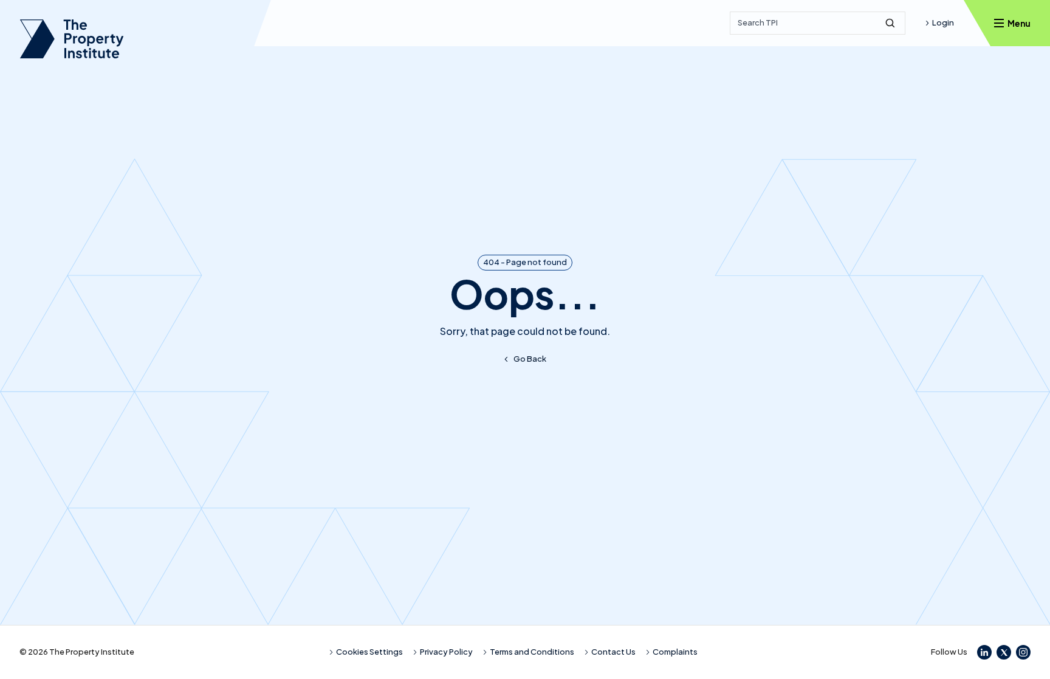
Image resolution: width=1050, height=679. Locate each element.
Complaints (675, 652)
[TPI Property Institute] (71, 38)
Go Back (529, 359)
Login (943, 22)
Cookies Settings (369, 652)
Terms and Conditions (532, 652)
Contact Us (613, 652)
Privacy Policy (446, 652)
